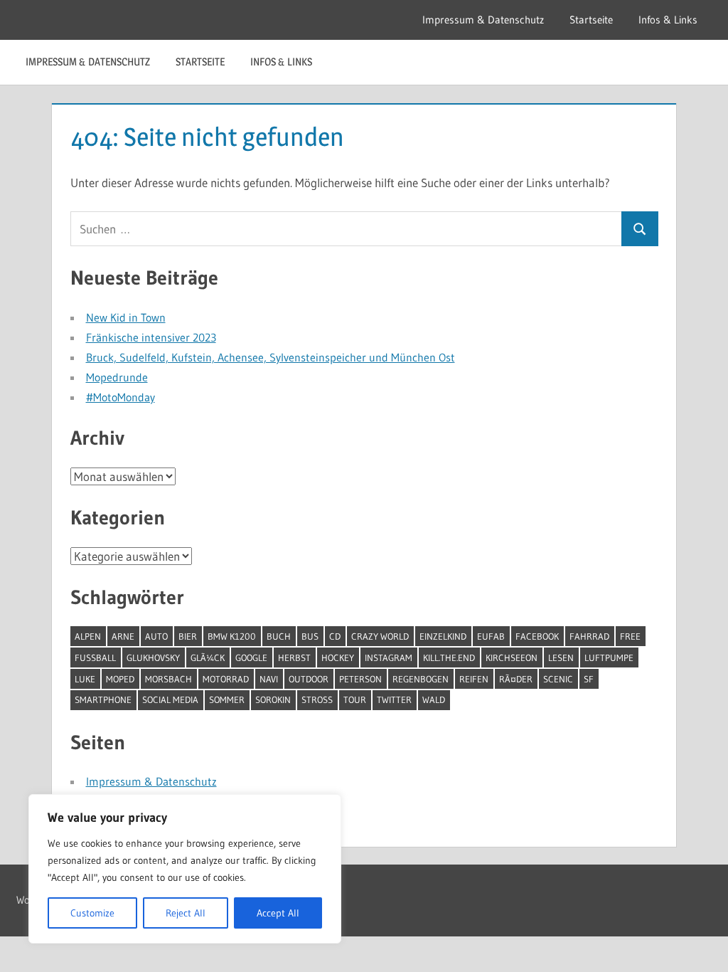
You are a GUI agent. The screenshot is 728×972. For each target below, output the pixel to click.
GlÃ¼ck (208, 657)
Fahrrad (589, 636)
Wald (433, 699)
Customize (92, 913)
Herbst (294, 657)
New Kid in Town (126, 317)
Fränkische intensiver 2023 (151, 337)
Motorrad (226, 679)
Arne (123, 636)
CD (335, 636)
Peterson (360, 679)
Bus (309, 636)
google (251, 657)
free (630, 636)
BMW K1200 (232, 636)
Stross (317, 699)
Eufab (491, 636)
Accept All (278, 913)
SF (589, 679)
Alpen (88, 636)
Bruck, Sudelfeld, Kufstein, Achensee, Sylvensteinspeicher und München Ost (270, 357)
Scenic (558, 679)
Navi (268, 679)
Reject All (185, 913)
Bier (187, 636)
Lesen (561, 657)
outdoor (308, 679)
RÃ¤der (515, 679)
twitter (394, 699)
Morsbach (168, 679)
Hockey (337, 657)
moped (120, 679)
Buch (279, 636)
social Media (170, 699)
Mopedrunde (117, 377)
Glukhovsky (153, 657)
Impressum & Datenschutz (483, 19)
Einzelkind (442, 636)
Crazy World (380, 636)
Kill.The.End (449, 657)
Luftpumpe (608, 657)
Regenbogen (420, 679)
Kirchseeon (511, 657)
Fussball (95, 657)
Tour (354, 699)
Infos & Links (667, 19)
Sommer (227, 699)
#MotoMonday (120, 397)
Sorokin (273, 699)
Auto (156, 636)
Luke (85, 679)
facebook (537, 636)
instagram (388, 657)
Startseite (591, 19)
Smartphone (103, 699)
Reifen (473, 679)
